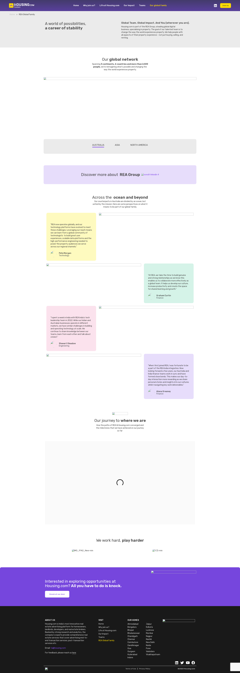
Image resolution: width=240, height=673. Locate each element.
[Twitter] (182, 662)
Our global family (158, 5)
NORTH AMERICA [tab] (139, 145)
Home (76, 5)
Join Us (225, 6)
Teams (142, 5)
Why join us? (89, 5)
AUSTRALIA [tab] (98, 145)
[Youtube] (187, 662)
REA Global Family (106, 640)
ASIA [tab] (117, 145)
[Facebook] (193, 662)
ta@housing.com (58, 648)
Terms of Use (131, 669)
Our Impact (129, 5)
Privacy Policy (144, 669)
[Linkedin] (176, 662)
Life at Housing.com (109, 5)
